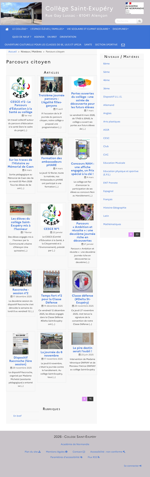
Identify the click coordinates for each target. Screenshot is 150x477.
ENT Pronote (110, 183)
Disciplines (120, 29)
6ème (106, 63)
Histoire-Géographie (114, 207)
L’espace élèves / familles (46, 29)
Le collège (19, 29)
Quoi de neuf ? (21, 37)
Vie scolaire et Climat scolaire (87, 29)
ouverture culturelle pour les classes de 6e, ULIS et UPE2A (43, 44)
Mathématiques (112, 224)
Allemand (108, 105)
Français (107, 199)
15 (90, 398)
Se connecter (131, 466)
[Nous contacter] (123, 45)
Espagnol (108, 191)
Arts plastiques (111, 121)
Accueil (12, 51)
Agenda (39, 37)
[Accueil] (7, 29)
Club (106, 146)
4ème (106, 80)
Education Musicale (114, 163)
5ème (106, 72)
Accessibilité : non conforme (106, 451)
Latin (106, 216)
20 (137, 234)
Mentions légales (55, 451)
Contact (78, 451)
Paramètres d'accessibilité (65, 457)
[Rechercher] (140, 21)
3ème (106, 88)
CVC (106, 154)
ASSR (106, 130)
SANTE (88, 44)
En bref (52, 37)
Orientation (68, 37)
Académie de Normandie (75, 444)
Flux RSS (93, 457)
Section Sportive (106, 44)
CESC (106, 138)
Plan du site (31, 451)
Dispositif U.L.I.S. (112, 96)
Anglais (107, 113)
